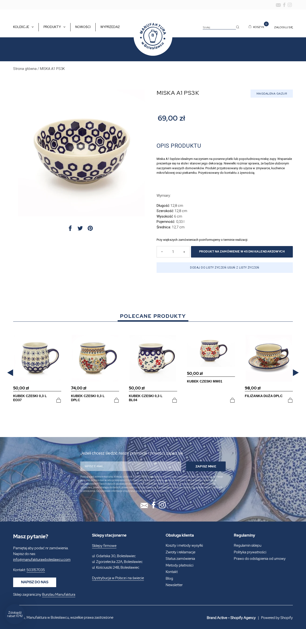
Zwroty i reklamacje (180, 552)
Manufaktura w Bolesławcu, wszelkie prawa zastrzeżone (70, 617)
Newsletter (174, 585)
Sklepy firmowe (104, 545)
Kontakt (172, 571)
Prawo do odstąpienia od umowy (260, 558)
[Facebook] (284, 5)
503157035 (36, 569)
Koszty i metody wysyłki (184, 545)
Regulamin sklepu (247, 545)
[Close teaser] (26, 602)
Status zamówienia (180, 558)
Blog (169, 578)
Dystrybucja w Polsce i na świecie (118, 578)
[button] (10, 372)
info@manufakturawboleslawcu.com (42, 559)
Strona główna (25, 69)
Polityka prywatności (250, 552)
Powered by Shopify (277, 617)
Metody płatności (179, 565)
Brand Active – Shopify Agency (231, 617)
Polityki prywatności (157, 491)
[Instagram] (290, 5)
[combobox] (219, 27)
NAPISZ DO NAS (34, 582)
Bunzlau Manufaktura (58, 594)
